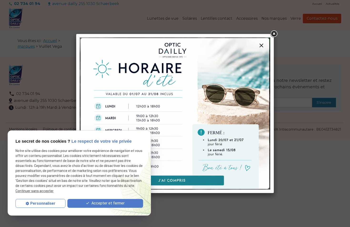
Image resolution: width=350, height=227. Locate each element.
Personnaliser (42, 203)
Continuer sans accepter (34, 191)
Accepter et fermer (107, 203)
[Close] (274, 34)
